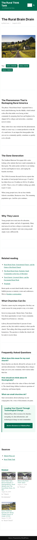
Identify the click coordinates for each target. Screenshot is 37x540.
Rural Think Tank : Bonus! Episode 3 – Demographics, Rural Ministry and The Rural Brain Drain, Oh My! (8, 485)
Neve (10, 538)
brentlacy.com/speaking (14, 294)
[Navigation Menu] (29, 5)
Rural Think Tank (9, 459)
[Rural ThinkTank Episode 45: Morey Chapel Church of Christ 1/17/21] (9, 506)
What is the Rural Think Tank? (23, 481)
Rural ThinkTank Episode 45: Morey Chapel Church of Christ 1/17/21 (8, 513)
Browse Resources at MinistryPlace (18, 425)
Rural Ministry (12, 66)
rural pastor (24, 66)
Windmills (7, 284)
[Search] (34, 5)
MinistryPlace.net (9, 456)
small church (7, 70)
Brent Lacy (6, 23)
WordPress (25, 538)
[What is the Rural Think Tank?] (25, 476)
